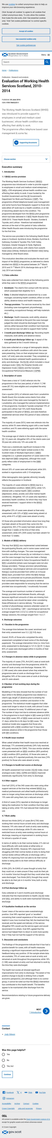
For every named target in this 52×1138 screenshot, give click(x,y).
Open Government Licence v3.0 (38, 1119)
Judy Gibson (9, 1034)
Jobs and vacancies (25, 1108)
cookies (12, 4)
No (8, 1060)
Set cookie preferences (26, 45)
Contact (26, 1104)
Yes (8, 1054)
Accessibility (6, 1104)
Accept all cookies (26, 31)
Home (4, 70)
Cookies (35, 1104)
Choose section (10, 159)
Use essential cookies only (26, 39)
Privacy (39, 1108)
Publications (13, 70)
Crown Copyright (8, 1108)
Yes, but (10, 1066)
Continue (7, 1074)
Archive (17, 1104)
